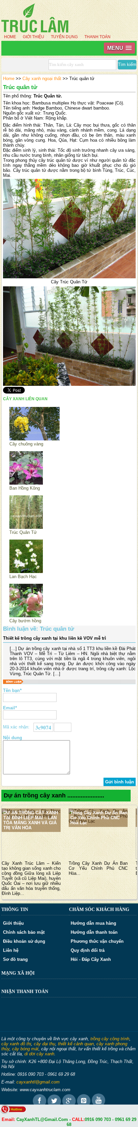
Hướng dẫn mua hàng (93, 923)
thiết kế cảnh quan (76, 1043)
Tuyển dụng (64, 36)
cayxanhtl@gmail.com (38, 1081)
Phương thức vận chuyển (97, 941)
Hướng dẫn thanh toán (94, 932)
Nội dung (12, 737)
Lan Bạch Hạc (23, 576)
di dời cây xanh (39, 1053)
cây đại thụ (44, 1043)
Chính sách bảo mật (24, 932)
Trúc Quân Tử (23, 532)
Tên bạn (12, 690)
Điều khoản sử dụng (24, 941)
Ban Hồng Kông (24, 488)
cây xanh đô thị (16, 1043)
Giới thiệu (33, 36)
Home (10, 36)
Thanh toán (97, 36)
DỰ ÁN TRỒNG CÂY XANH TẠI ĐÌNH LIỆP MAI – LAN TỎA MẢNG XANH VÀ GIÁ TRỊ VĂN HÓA (30, 820)
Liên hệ (10, 950)
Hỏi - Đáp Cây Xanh (91, 959)
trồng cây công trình (109, 1038)
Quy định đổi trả (88, 950)
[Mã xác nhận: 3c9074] (62, 727)
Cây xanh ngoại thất (41, 78)
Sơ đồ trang (15, 959)
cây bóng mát (25, 1048)
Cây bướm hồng (25, 620)
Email (10, 707)
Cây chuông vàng (26, 443)
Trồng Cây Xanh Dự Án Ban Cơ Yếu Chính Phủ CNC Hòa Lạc (98, 817)
